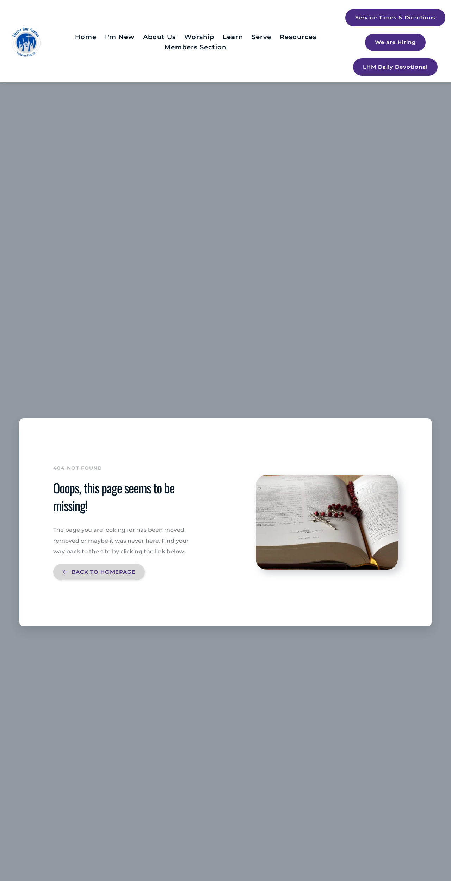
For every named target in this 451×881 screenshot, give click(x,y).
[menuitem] (86, 37)
